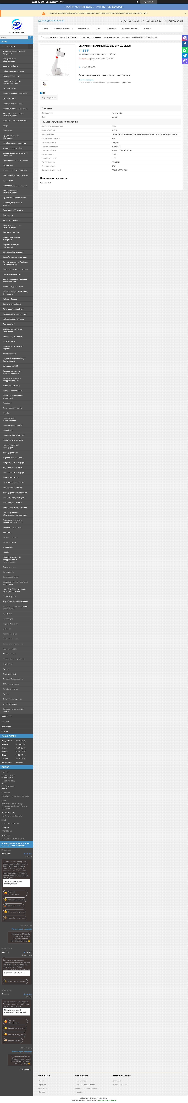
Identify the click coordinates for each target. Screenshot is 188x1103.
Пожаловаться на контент (107, 1100)
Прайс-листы (7, 716)
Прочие (6, 669)
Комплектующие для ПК (13, 425)
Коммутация (8, 131)
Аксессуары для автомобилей (15, 492)
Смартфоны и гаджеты (12, 699)
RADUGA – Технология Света (14, 121)
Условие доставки (120, 1084)
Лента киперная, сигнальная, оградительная (15, 280)
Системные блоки (10, 66)
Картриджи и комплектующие (15, 601)
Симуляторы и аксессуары (14, 462)
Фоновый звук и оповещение (15, 108)
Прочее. (6, 694)
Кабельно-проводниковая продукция (14, 52)
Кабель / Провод (10, 299)
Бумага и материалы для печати (13, 710)
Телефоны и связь (10, 689)
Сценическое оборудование (15, 185)
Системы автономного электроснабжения (12, 372)
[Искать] (30, 37)
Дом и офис (7, 532)
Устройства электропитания (15, 257)
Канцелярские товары (12, 527)
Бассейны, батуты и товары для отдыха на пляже (14, 590)
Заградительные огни (12, 274)
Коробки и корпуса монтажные (11, 246)
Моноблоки (8, 430)
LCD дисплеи (8, 180)
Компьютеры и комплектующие (10, 419)
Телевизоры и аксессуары (14, 472)
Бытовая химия (9, 542)
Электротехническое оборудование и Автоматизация (12, 559)
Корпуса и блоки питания (13, 435)
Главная (44, 28)
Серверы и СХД (9, 674)
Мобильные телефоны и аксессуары (13, 396)
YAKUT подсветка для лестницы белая (13, 882)
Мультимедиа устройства (13, 482)
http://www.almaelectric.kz (12, 816)
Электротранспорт (11, 577)
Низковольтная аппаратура (14, 314)
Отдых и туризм (9, 596)
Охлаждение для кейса (12, 148)
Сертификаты (83, 28)
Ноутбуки (7, 413)
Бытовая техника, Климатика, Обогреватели (15, 292)
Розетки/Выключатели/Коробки (13, 347)
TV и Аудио (7, 614)
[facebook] (41, 93)
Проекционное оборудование (15, 160)
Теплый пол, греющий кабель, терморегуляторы (15, 263)
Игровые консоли (10, 634)
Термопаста (8, 165)
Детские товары (10, 704)
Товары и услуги (8, 46)
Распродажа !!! (9, 324)
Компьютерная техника (13, 644)
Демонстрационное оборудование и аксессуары (15, 513)
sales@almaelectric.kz (10, 823)
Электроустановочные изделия (12, 204)
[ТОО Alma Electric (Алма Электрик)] (16, 24)
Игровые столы (9, 88)
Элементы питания (11, 477)
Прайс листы (81, 1081)
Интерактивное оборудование (9, 60)
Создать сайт (51, 2)
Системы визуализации (13, 103)
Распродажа (8, 215)
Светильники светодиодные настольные (97, 37)
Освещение (8, 547)
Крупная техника (10, 649)
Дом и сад (7, 629)
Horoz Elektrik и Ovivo (11, 232)
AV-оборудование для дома (14, 143)
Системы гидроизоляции (13, 286)
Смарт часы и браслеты (13, 408)
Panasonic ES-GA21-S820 (14, 973)
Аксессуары (8, 619)
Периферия (8, 664)
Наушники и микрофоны (13, 457)
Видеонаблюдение (11, 624)
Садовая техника (10, 567)
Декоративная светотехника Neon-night (15, 154)
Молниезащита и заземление (15, 269)
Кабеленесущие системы (13, 319)
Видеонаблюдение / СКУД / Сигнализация (14, 359)
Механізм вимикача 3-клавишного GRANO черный (15, 1011)
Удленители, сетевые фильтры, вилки (12, 226)
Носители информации (12, 487)
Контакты (112, 28)
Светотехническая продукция (15, 175)
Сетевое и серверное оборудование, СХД (12, 379)
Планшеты (7, 403)
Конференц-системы (11, 76)
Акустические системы (12, 467)
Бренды (42, 1084)
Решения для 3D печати (13, 210)
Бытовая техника (10, 537)
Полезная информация (85, 1084)
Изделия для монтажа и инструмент (12, 330)
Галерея (42, 1092)
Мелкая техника (9, 654)
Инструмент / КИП (10, 366)
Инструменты (8, 572)
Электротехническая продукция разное (12, 82)
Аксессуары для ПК (10, 452)
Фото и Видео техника (12, 502)
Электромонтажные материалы (11, 238)
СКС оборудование (11, 684)
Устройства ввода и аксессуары (11, 446)
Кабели (6, 552)
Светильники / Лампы (12, 304)
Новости (148, 28)
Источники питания (11, 639)
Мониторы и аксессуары (13, 440)
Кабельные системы (11, 385)
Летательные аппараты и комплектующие (14, 114)
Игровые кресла (9, 98)
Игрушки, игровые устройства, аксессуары (15, 583)
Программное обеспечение (14, 198)
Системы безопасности (12, 390)
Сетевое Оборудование (13, 679)
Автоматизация (9, 353)
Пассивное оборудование (14, 659)
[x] (44, 93)
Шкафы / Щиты (9, 341)
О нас (98, 28)
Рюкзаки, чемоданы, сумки (14, 497)
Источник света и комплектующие (10, 191)
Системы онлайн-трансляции (15, 93)
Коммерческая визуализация (15, 507)
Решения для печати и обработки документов (13, 521)
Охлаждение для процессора (15, 170)
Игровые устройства (11, 220)
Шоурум (5, 731)
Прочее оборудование (12, 336)
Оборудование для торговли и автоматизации (15, 607)
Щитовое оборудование (13, 252)
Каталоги (5, 721)
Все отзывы (25, 1069)
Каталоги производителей (87, 1088)
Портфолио (6, 726)
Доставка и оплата (130, 28)
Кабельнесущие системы (13, 71)
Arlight (5, 126)
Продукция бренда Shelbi (13, 309)
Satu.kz (105, 1098)
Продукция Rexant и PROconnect (11, 137)
